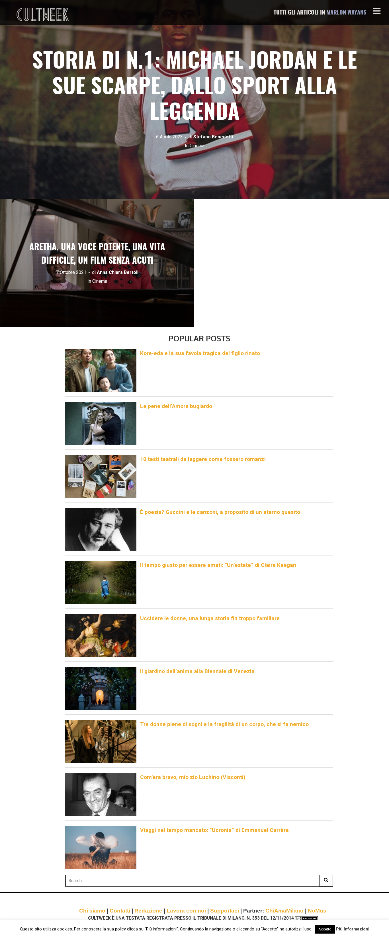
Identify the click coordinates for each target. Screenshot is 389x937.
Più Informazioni (352, 929)
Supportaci (224, 911)
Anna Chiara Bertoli (117, 272)
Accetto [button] (324, 929)
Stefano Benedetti (213, 137)
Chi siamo (92, 911)
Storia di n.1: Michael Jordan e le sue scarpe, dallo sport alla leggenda (194, 88)
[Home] (43, 14)
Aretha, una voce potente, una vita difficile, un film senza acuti (97, 254)
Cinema (197, 145)
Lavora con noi (186, 911)
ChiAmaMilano (284, 911)
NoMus (317, 911)
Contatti (120, 911)
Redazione (148, 911)
